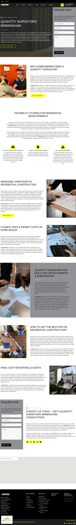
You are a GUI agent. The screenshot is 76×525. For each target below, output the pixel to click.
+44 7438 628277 (69, 4)
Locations (43, 5)
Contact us (51, 5)
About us (23, 5)
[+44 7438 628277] (62, 5)
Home (17, 5)
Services (30, 5)
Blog (37, 5)
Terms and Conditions (70, 520)
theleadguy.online (30, 522)
